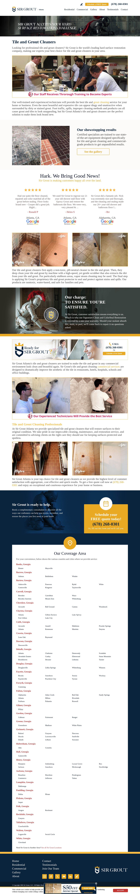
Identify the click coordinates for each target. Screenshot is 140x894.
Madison (48, 725)
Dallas (20, 794)
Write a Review (81, 4)
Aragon (21, 810)
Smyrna (102, 629)
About (102, 9)
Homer (20, 568)
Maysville (49, 568)
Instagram (44, 876)
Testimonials (113, 9)
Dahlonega (22, 786)
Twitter (57, 876)
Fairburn (21, 701)
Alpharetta (22, 695)
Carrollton (49, 596)
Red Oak (75, 695)
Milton (47, 698)
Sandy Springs (104, 695)
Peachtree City (50, 679)
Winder (74, 576)
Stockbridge (103, 767)
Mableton (75, 626)
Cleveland (22, 842)
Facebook (51, 876)
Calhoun (21, 717)
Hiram (47, 794)
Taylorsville (76, 588)
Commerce (22, 778)
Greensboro (22, 725)
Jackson (21, 767)
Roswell (75, 701)
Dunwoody (76, 653)
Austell (48, 626)
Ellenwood (76, 656)
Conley (48, 656)
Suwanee (75, 740)
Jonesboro (49, 676)
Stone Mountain (105, 656)
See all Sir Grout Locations (51, 848)
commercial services (109, 366)
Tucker (101, 660)
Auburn (21, 576)
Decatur (48, 660)
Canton (74, 607)
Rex (100, 764)
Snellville (75, 737)
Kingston (48, 588)
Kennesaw (49, 629)
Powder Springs (105, 626)
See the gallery (93, 151)
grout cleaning (101, 102)
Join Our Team (50, 868)
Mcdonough (76, 767)
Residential (69, 9)
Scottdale (102, 653)
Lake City (49, 618)
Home (15, 861)
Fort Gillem (22, 618)
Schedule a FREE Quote (96, 4)
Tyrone (74, 679)
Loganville (22, 834)
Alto (20, 748)
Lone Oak (22, 637)
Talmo (74, 778)
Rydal (74, 584)
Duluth (20, 740)
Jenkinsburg (49, 764)
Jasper (20, 802)
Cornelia (48, 748)
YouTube (64, 876)
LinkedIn (70, 876)
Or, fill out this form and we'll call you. (106, 528)
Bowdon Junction (24, 599)
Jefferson (48, 778)
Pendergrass (76, 775)
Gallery (93, 9)
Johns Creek (49, 695)
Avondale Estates (24, 656)
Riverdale (75, 698)
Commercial (82, 9)
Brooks (21, 676)
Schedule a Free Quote (114, 353)
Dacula (20, 737)
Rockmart (48, 810)
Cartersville (22, 588)
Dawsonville (23, 645)
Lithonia (75, 660)
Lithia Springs (50, 668)
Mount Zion (49, 599)
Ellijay (20, 709)
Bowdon (21, 596)
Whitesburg (76, 599)
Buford (20, 733)
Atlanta (21, 615)
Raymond (48, 637)
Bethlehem (49, 576)
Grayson (48, 733)
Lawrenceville (50, 737)
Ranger (74, 717)
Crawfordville (23, 826)
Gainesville (22, 756)
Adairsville (22, 584)
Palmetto (48, 701)
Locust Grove (77, 764)
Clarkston (48, 653)
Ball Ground (49, 607)
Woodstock (103, 607)
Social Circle (50, 834)
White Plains (77, 725)
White (101, 584)
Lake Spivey (76, 615)
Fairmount (49, 717)
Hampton (21, 764)
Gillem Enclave (51, 615)
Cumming (22, 687)
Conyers (21, 818)
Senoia (74, 676)
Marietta (75, 629)
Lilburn (48, 740)
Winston (102, 668)
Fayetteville (22, 679)
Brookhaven (22, 660)
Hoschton (48, 775)
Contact (124, 9)
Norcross (75, 733)
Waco (74, 596)
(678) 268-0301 (119, 4)
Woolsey (102, 676)
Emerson (48, 584)
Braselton (21, 775)
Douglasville (23, 668)
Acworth (21, 607)
